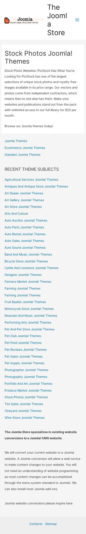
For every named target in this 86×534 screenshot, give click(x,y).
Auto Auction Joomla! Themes (26, 220)
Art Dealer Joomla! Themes (24, 193)
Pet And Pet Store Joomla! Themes (29, 329)
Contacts (37, 524)
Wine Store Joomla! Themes (25, 417)
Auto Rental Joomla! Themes (25, 234)
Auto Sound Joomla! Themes (25, 247)
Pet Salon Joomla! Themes (24, 356)
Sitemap (51, 524)
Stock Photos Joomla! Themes (26, 397)
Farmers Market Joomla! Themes (28, 281)
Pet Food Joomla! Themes (23, 343)
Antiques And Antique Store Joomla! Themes (36, 186)
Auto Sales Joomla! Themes (24, 240)
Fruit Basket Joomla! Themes (25, 302)
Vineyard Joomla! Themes (23, 411)
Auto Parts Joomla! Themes (24, 227)
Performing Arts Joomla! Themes (28, 322)
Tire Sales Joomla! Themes (24, 404)
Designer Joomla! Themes (23, 274)
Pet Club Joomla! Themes (23, 336)
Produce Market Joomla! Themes (28, 390)
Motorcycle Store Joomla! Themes (29, 309)
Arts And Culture (16, 213)
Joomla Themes (16, 141)
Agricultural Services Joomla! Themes (31, 179)
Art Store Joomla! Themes (23, 206)
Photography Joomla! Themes (26, 377)
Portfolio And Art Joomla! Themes (28, 383)
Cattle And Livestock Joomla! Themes (31, 268)
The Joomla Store (57, 20)
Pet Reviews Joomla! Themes (26, 349)
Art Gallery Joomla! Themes (24, 200)
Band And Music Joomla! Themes (28, 254)
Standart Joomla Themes (22, 154)
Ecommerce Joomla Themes (25, 148)
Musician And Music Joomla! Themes (31, 315)
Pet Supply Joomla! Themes (24, 363)
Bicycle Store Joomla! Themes (26, 261)
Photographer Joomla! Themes (26, 370)
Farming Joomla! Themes (22, 288)
